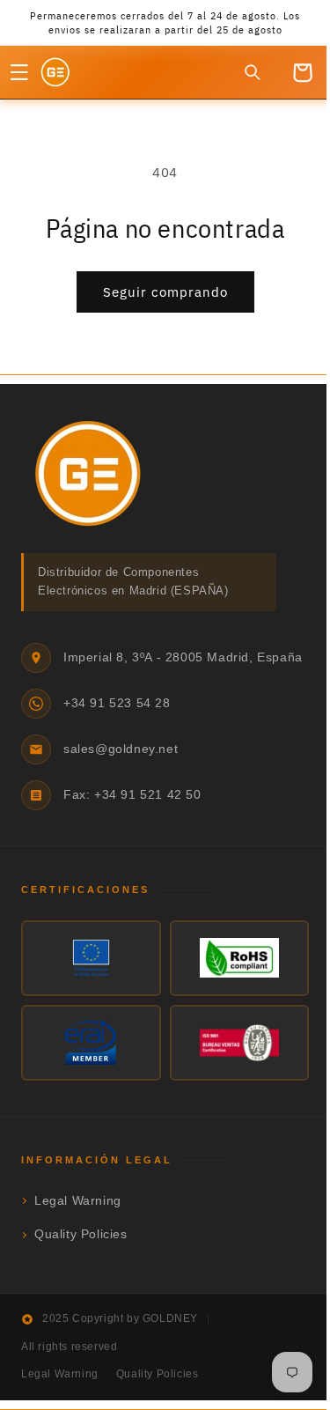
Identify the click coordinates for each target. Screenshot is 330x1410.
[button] (19, 72)
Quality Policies (81, 1239)
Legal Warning (77, 1206)
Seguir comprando (158, 292)
